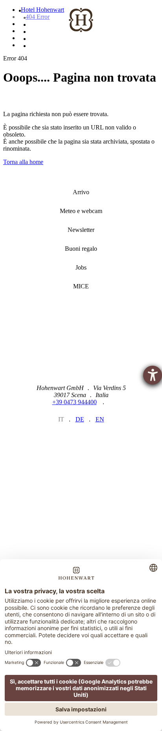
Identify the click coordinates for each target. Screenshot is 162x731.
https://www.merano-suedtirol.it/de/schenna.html (116, 514)
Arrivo (81, 192)
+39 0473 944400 (74, 402)
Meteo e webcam (81, 211)
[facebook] (81, 440)
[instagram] (54, 440)
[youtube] (109, 440)
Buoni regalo (81, 248)
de (79, 419)
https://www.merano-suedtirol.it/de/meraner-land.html (46, 514)
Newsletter (81, 229)
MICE (81, 286)
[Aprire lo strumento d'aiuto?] (152, 375)
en (100, 419)
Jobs (81, 267)
